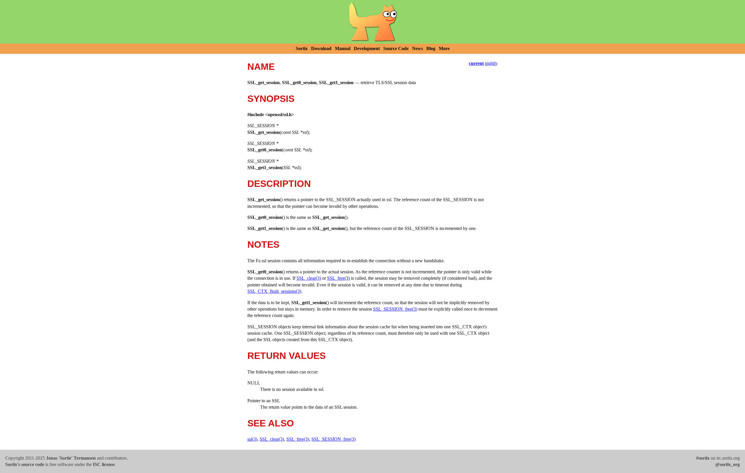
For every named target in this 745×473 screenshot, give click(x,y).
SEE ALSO (270, 423)
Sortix (302, 48)
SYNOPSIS (271, 98)
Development (367, 48)
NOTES (263, 244)
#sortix (702, 458)
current (476, 63)
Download (321, 48)
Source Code (396, 48)
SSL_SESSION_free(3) (395, 309)
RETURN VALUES (286, 355)
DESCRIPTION (279, 183)
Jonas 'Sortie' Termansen (71, 458)
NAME (261, 66)
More (444, 48)
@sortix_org (727, 464)
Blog (430, 48)
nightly (491, 63)
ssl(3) (252, 439)
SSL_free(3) (338, 278)
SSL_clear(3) (309, 278)
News (417, 48)
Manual (342, 48)
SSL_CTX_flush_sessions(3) (274, 291)
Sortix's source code (24, 464)
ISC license (104, 464)
